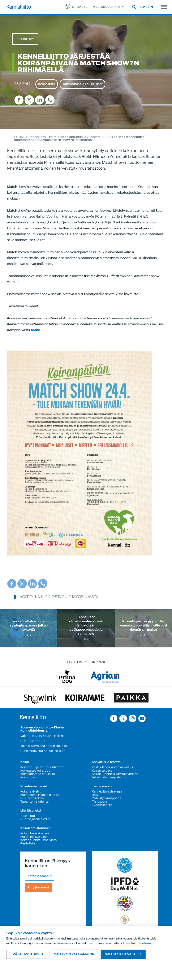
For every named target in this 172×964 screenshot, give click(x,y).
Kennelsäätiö (125, 921)
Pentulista (27, 843)
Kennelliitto (46, 84)
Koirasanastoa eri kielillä (37, 774)
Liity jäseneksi (30, 810)
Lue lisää (145, 943)
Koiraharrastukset (33, 786)
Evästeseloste (102, 805)
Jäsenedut (27, 815)
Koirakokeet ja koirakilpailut (40, 794)
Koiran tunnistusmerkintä (38, 840)
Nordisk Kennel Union (125, 903)
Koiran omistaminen (35, 828)
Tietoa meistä (102, 786)
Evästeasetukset (27, 954)
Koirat (24, 762)
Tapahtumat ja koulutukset (82, 84)
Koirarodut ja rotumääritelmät (42, 767)
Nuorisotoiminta (32, 798)
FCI (125, 865)
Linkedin (39, 100)
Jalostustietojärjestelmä (109, 777)
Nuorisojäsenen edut (35, 819)
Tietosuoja (99, 801)
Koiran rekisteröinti (33, 836)
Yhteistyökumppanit (106, 798)
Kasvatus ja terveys (106, 762)
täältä (35, 330)
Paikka (131, 698)
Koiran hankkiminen (34, 833)
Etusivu (19, 137)
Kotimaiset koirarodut (36, 770)
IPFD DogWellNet (124, 884)
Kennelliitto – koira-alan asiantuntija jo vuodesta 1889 (69, 137)
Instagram (132, 718)
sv (142, 7)
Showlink (40, 698)
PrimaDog (67, 676)
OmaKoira (79, 7)
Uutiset (27, 38)
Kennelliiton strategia (107, 791)
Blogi (95, 794)
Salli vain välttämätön (74, 954)
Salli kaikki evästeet (123, 954)
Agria (105, 676)
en (150, 7)
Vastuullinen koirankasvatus (112, 767)
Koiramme (84, 698)
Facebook (19, 100)
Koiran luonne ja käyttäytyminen (115, 774)
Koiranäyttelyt (30, 791)
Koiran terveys (102, 770)
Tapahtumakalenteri (35, 801)
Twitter (29, 100)
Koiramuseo (29, 777)
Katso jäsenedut (39, 876)
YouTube (142, 718)
